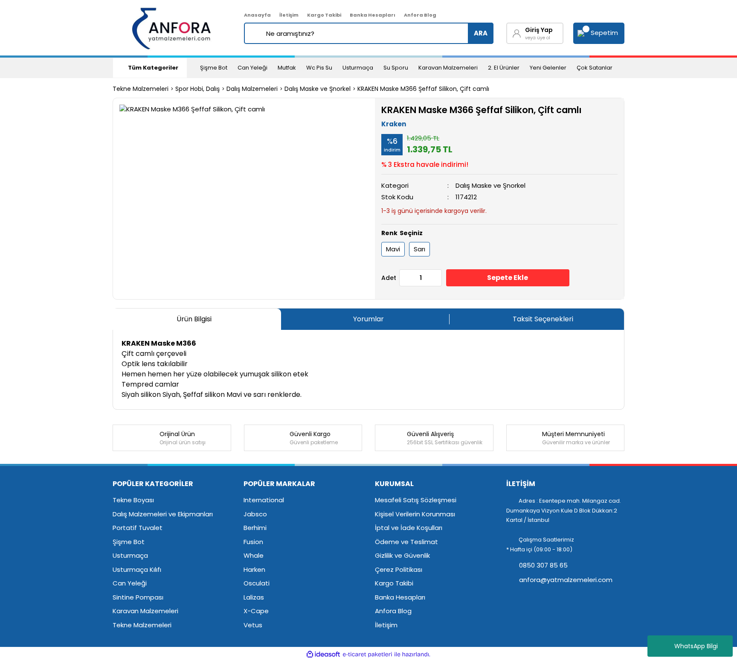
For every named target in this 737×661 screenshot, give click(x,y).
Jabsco (255, 514)
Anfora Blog (420, 15)
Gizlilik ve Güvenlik (402, 555)
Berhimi (255, 527)
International (264, 499)
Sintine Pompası (138, 597)
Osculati (257, 583)
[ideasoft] (323, 654)
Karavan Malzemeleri (448, 68)
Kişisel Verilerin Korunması (415, 514)
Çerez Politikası (398, 569)
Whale (254, 555)
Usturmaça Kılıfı (137, 569)
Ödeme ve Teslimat (406, 541)
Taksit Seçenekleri (543, 319)
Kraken (393, 123)
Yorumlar (368, 319)
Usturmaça (357, 68)
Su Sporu (395, 68)
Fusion (253, 541)
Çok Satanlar (594, 68)
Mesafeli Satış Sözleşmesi (415, 499)
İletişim (289, 15)
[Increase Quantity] (435, 278)
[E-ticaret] (367, 654)
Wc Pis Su (319, 68)
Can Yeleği (252, 68)
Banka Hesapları (372, 15)
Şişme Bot (213, 68)
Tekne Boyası (133, 499)
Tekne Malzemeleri (142, 624)
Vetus (253, 624)
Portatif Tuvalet (137, 527)
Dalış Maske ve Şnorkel (490, 185)
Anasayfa (257, 15)
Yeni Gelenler (548, 68)
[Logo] (172, 27)
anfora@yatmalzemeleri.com (564, 579)
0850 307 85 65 (542, 565)
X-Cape (256, 610)
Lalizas (254, 597)
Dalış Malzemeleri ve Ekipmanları (163, 514)
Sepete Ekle (507, 277)
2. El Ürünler (503, 68)
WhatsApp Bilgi (696, 646)
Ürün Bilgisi (194, 319)
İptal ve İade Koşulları (408, 527)
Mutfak (287, 68)
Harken (254, 569)
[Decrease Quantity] (406, 278)
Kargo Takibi (324, 15)
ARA (480, 33)
